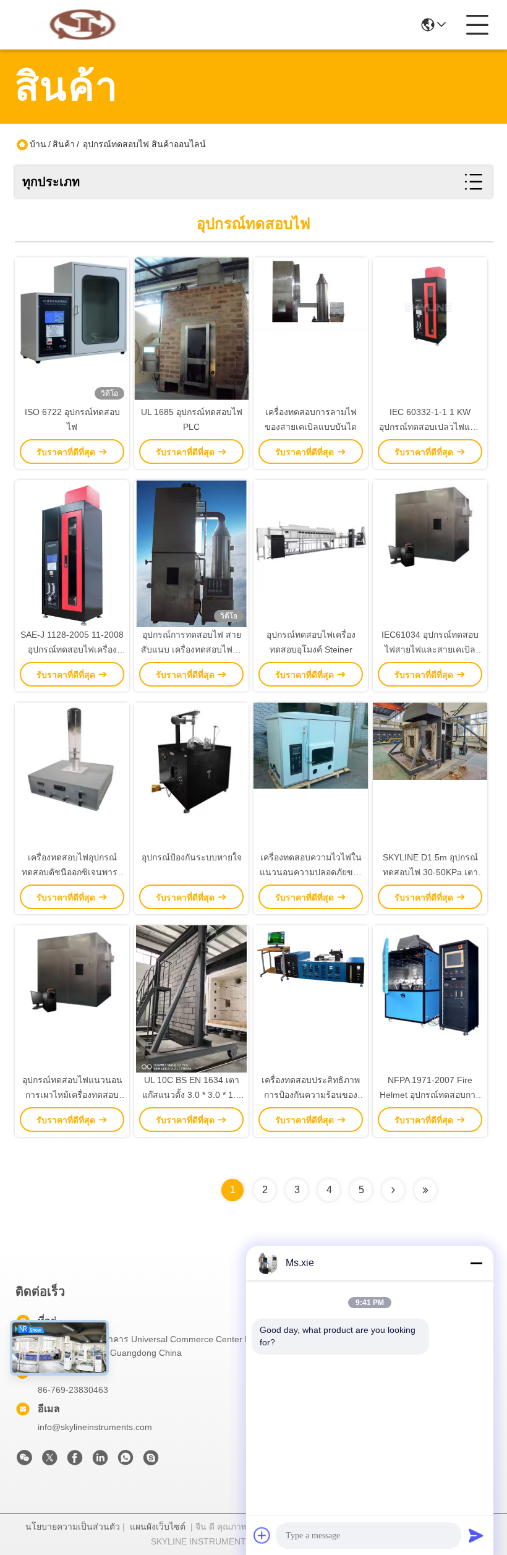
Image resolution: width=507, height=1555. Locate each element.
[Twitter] (49, 1461)
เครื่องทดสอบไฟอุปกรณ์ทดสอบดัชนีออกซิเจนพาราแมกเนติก (72, 872)
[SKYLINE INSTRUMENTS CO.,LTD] (83, 24)
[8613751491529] (125, 1461)
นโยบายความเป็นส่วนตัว (72, 1526)
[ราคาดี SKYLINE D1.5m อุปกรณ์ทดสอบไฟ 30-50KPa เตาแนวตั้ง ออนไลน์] (430, 776)
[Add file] (262, 1535)
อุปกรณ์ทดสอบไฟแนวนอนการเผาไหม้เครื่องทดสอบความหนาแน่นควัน (72, 1095)
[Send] (476, 1535)
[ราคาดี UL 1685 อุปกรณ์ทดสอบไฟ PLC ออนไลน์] (191, 331)
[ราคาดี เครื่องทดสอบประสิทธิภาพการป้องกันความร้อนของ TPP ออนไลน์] (311, 999)
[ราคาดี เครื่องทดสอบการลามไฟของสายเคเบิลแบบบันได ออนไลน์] (311, 331)
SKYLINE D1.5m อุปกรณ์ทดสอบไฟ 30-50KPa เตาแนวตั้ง (430, 872)
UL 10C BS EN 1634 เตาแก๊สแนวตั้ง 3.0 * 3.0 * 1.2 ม (191, 1095)
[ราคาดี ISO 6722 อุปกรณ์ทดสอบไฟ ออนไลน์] (72, 331)
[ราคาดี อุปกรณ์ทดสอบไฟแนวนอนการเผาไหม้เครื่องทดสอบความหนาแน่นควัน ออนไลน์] (72, 999)
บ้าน (38, 144)
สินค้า (64, 144)
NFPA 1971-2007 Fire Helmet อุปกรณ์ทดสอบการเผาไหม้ (430, 1095)
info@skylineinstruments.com (95, 1427)
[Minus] (476, 1263)
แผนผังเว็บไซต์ (157, 1526)
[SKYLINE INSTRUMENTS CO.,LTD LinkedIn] (100, 1461)
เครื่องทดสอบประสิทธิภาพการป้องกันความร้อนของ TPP (311, 1095)
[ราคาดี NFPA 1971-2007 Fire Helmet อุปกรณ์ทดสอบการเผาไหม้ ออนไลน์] (430, 999)
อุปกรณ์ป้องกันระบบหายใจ (192, 857)
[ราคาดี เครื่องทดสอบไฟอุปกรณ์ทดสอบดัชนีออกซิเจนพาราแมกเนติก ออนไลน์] (72, 776)
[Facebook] (74, 1461)
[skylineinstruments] (151, 1461)
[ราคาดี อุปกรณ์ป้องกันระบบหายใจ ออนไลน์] (191, 776)
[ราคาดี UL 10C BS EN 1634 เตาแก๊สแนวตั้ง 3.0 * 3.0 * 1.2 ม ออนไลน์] (191, 999)
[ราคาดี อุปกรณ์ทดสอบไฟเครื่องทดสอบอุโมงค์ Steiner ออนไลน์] (311, 553)
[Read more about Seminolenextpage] (393, 1190)
